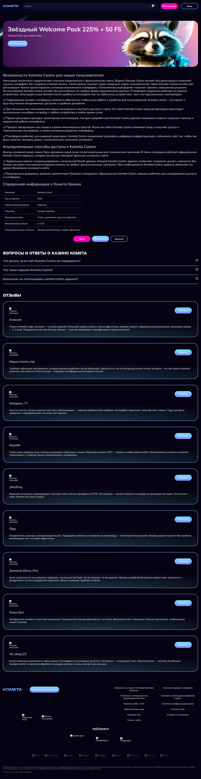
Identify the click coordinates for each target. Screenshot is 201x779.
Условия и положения (178, 714)
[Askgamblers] (102, 741)
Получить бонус (17, 43)
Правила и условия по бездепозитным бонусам (134, 689)
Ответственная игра (134, 709)
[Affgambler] (125, 741)
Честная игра (177, 709)
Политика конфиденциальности (178, 703)
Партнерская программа (44, 689)
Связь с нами (134, 720)
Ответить (183, 310)
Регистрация (169, 6)
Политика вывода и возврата (178, 688)
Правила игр (134, 714)
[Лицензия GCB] (27, 717)
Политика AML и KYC (134, 703)
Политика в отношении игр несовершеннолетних (134, 697)
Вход (189, 6)
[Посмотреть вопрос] (197, 260)
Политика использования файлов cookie (178, 697)
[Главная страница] (11, 6)
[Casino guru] (77, 741)
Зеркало (119, 239)
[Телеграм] (47, 717)
